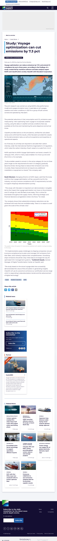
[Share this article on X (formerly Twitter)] (9, 290)
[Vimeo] (15, 528)
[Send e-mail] (18, 528)
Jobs (40, 512)
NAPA (25, 280)
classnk (7, 280)
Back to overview (10, 35)
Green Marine (13, 39)
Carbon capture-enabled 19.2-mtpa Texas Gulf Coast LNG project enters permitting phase (12, 423)
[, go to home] (7, 7)
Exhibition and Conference (13, 4)
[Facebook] (20, 348)
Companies (51, 512)
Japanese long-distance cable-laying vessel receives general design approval (44, 422)
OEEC (52, 509)
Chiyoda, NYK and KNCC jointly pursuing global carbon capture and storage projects (28, 451)
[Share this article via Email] (16, 290)
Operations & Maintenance (13, 57)
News (40, 509)
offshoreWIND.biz (23, 1)
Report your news (31, 533)
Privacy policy (40, 533)
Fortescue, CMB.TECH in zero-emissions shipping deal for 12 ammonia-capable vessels (28, 479)
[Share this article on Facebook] (12, 290)
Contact (52, 533)
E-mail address (7, 516)
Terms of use (47, 533)
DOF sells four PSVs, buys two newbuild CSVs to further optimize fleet (12, 478)
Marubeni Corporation (16, 280)
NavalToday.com (46, 1)
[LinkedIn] (24, 348)
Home (6, 39)
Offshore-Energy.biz (11, 1)
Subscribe (11, 343)
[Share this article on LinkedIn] (5, 290)
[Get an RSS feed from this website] (21, 528)
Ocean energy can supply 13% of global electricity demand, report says (44, 449)
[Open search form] (47, 8)
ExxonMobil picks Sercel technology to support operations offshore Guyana (12, 449)
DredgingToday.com (35, 1)
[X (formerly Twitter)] (22, 348)
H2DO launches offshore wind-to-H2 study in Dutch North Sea (28, 422)
